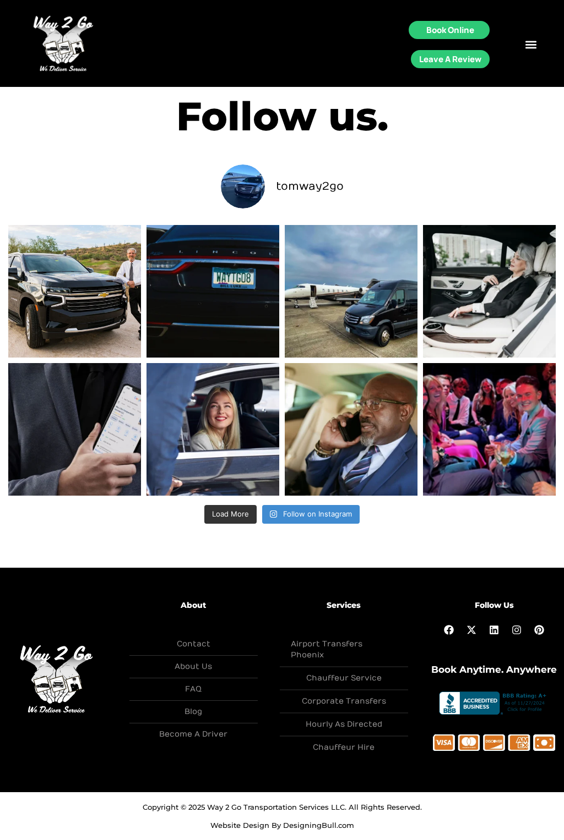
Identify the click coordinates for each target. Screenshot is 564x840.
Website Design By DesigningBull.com (282, 825)
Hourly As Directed (344, 724)
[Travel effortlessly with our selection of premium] (74, 291)
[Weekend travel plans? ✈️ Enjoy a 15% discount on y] (74, 429)
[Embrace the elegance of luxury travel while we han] (213, 429)
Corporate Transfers (344, 701)
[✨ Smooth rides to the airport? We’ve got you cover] (489, 291)
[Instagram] (517, 630)
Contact (193, 644)
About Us (193, 666)
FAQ (193, 689)
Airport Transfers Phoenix (326, 649)
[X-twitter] (471, 630)
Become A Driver (193, 734)
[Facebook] (449, 630)
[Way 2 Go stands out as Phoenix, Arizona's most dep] (351, 291)
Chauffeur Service (344, 678)
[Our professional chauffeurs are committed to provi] (213, 291)
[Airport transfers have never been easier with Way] (351, 429)
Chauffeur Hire (344, 747)
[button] (531, 44)
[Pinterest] (539, 630)
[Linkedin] (494, 630)
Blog (193, 711)
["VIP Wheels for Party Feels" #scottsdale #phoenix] (489, 429)
